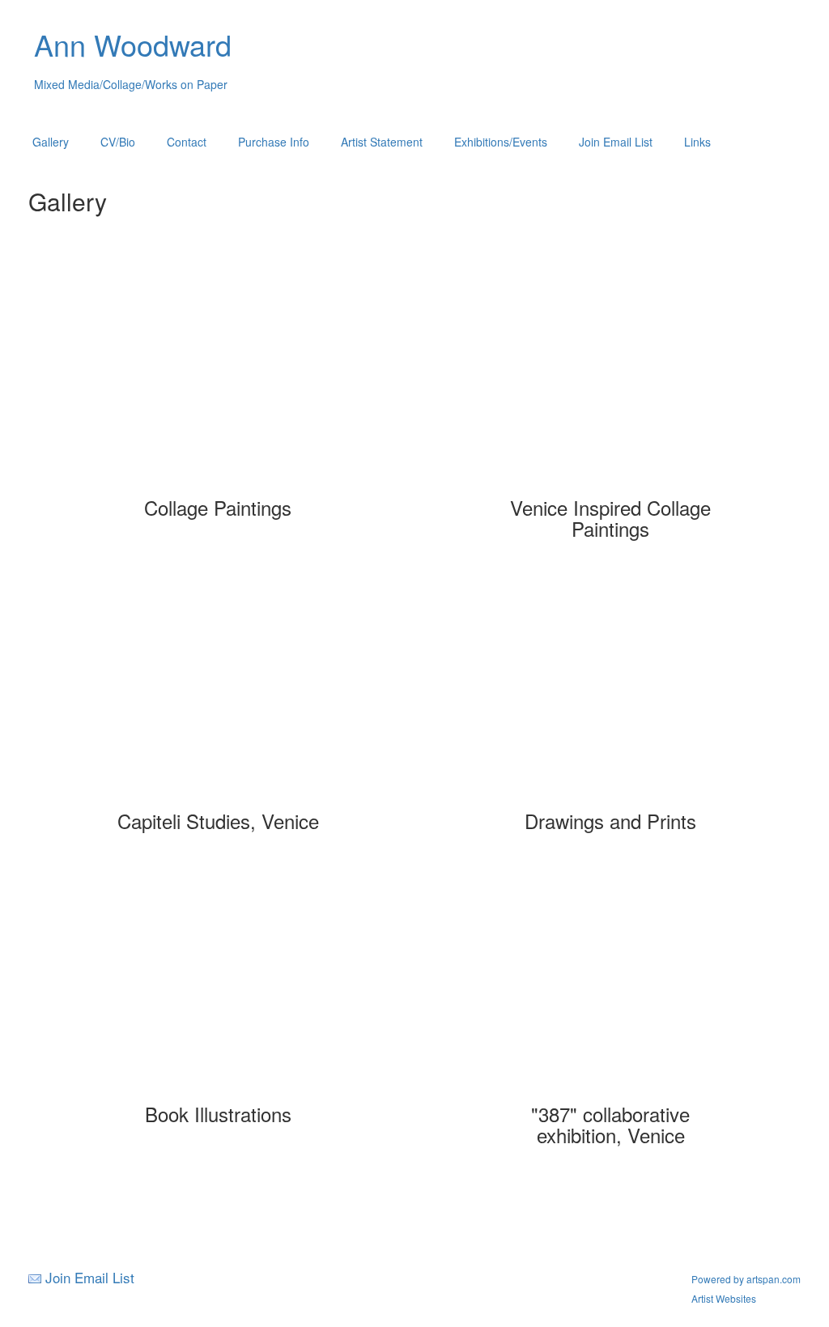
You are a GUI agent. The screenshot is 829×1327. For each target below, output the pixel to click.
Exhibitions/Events (500, 142)
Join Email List (616, 142)
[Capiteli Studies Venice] (218, 693)
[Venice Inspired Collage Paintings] (610, 380)
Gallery (50, 142)
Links (697, 142)
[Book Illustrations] (218, 986)
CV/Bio (117, 142)
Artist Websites (723, 1298)
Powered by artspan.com (746, 1279)
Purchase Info (273, 142)
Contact (186, 142)
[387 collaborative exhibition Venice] (610, 986)
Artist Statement (382, 142)
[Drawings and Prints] (610, 693)
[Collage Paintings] (218, 380)
